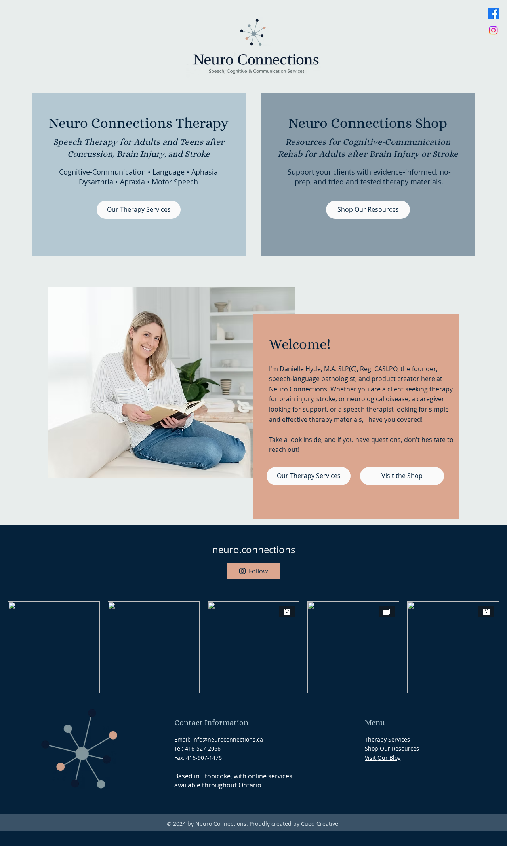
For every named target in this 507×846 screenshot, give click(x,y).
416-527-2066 (203, 748)
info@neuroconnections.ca (227, 739)
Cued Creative (319, 823)
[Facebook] (493, 13)
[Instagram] (493, 30)
